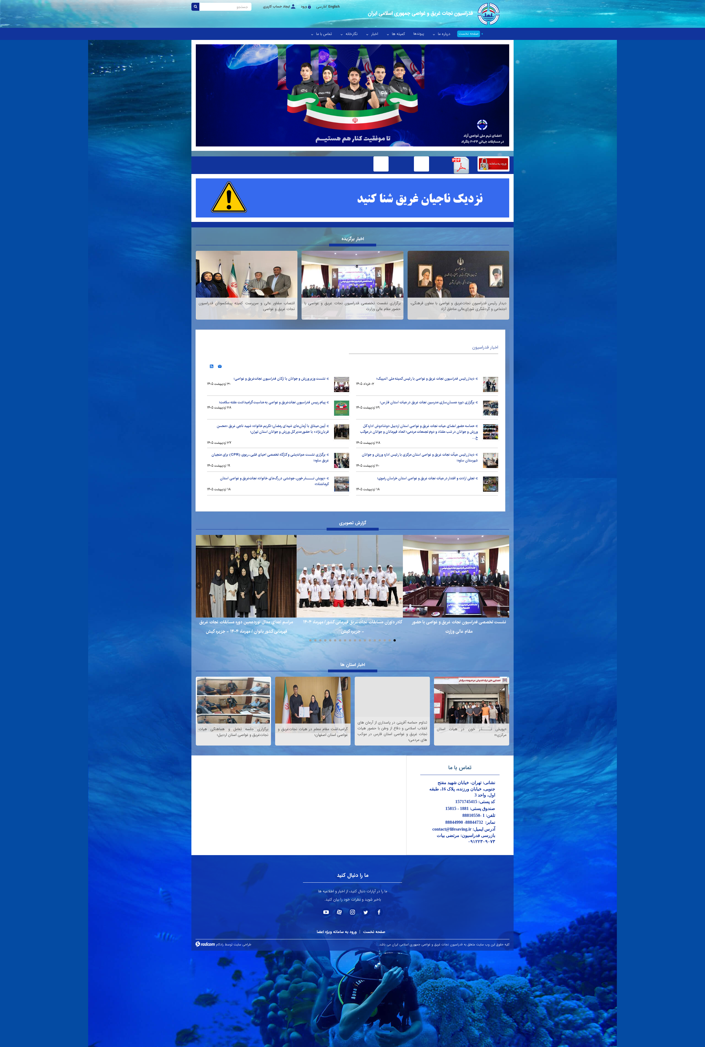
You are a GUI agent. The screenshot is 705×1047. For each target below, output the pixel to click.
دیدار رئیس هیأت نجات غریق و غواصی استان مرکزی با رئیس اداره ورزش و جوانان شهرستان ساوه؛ (420, 457)
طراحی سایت (242, 944)
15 (325, 640)
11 (345, 640)
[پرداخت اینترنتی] (421, 165)
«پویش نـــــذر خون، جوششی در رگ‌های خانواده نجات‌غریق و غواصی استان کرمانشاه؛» (274, 481)
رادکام (220, 944)
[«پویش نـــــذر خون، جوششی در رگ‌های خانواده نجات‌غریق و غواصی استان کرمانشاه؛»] (341, 484)
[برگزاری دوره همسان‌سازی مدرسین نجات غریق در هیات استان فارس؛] (490, 408)
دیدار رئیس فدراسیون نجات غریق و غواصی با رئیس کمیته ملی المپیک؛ (425, 379)
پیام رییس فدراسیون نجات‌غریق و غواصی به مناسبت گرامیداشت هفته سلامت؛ (272, 402)
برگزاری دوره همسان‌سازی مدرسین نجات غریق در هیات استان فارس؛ (427, 402)
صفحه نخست (374, 932)
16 (320, 640)
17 (315, 640)
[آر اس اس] (211, 364)
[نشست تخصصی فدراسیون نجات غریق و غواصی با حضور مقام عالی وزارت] (458, 576)
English (334, 6)
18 (310, 640)
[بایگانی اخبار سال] (219, 364)
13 (335, 640)
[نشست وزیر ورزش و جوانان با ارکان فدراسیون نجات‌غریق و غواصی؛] (341, 384)
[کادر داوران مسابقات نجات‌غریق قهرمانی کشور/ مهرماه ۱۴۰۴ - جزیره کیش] (352, 576)
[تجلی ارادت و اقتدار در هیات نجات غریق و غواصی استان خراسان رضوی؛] (490, 484)
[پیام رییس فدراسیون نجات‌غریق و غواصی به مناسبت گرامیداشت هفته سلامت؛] (341, 408)
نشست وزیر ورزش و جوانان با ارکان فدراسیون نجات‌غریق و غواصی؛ (280, 379)
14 (330, 640)
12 (340, 640)
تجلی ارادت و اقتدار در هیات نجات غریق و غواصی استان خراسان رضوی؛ (425, 478)
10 (350, 640)
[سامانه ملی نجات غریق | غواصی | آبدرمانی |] (493, 165)
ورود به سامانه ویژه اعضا (337, 932)
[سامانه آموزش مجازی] (381, 165)
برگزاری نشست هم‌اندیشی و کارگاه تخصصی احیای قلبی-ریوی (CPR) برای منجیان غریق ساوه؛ (270, 457)
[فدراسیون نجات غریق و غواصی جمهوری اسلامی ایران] (433, 14)
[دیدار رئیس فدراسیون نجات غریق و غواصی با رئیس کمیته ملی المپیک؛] (490, 384)
